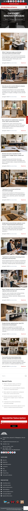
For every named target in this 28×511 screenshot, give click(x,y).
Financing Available (14, 3)
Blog (4, 468)
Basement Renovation (7, 495)
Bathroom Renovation (7, 487)
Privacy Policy (6, 472)
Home (6, 19)
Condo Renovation (7, 485)
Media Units (5, 462)
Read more (23, 62)
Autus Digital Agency (16, 509)
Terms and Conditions (7, 475)
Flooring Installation (7, 493)
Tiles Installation (6, 489)
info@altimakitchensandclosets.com (11, 441)
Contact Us (5, 466)
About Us (5, 460)
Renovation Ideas (13, 62)
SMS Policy (24, 423)
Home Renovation (6, 483)
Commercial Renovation (8, 491)
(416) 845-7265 (6, 444)
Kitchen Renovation (7, 464)
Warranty (5, 470)
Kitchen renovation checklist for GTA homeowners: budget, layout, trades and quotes (13, 155)
